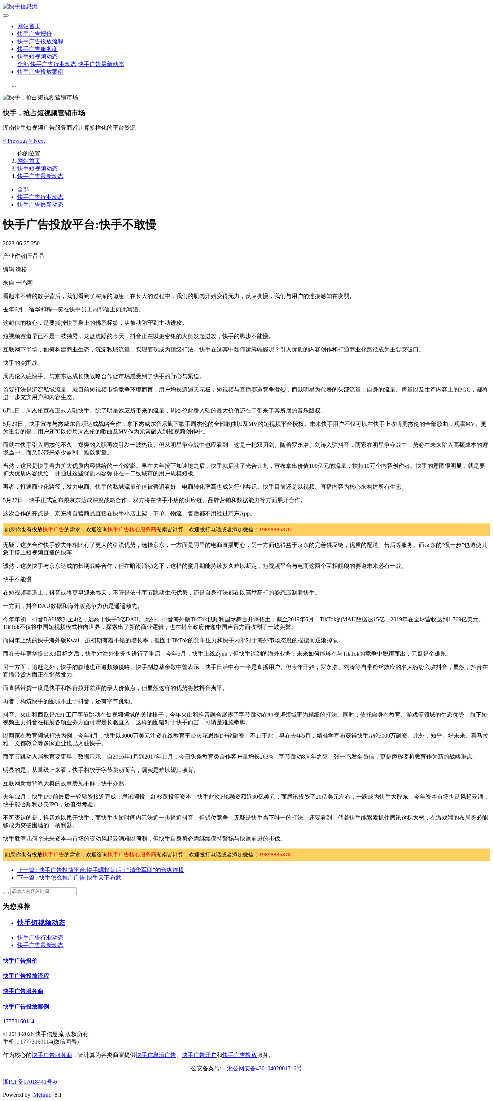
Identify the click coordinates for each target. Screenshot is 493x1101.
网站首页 (28, 26)
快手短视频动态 (37, 56)
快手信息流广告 (156, 1055)
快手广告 (53, 529)
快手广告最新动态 (101, 64)
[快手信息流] (246, 6)
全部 (23, 64)
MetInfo (42, 1095)
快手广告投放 (239, 1055)
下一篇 (69, 878)
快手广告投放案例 (40, 72)
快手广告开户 (199, 1055)
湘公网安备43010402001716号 (264, 1068)
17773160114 (18, 1021)
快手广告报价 (34, 34)
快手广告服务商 (37, 49)
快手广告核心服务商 (132, 529)
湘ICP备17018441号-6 (30, 1082)
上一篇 (100, 870)
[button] (16, 141)
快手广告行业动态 (53, 64)
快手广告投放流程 (40, 41)
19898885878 (275, 529)
